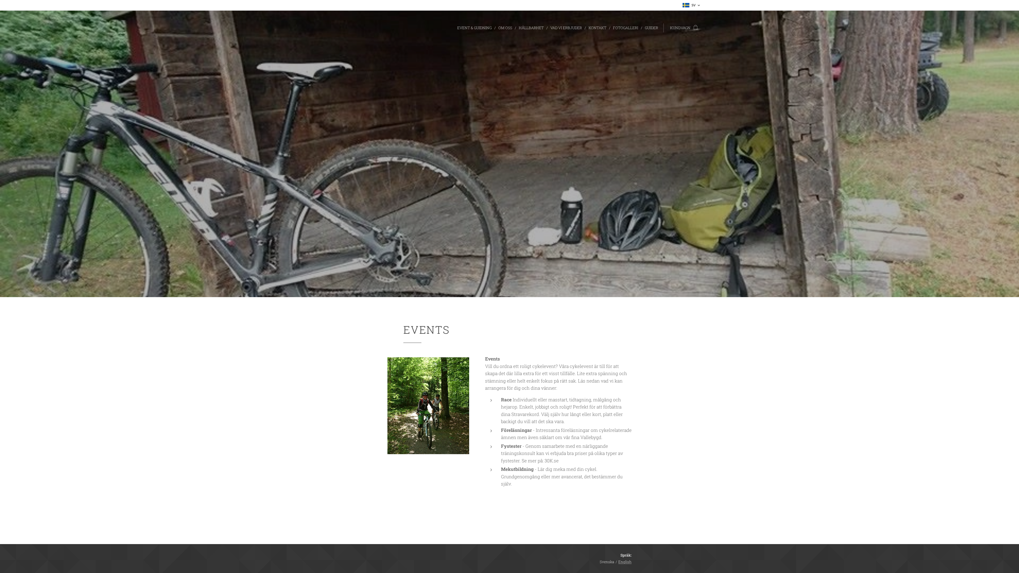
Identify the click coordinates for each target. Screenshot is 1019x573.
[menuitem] (476, 27)
